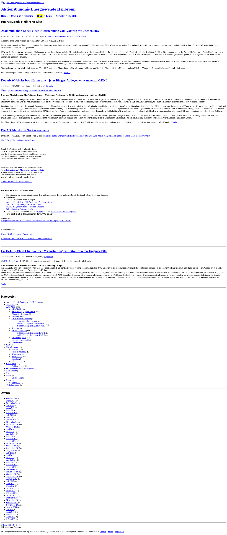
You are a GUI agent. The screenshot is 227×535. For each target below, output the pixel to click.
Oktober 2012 (12, 474)
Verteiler (60, 15)
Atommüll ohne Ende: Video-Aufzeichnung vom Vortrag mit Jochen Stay (50, 30)
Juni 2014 (10, 429)
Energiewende (12, 347)
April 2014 (10, 434)
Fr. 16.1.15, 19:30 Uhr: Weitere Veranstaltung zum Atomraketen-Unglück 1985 (54, 251)
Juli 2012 (10, 481)
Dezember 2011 (12, 498)
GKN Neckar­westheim (140, 136)
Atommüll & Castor (62, 36)
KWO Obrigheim (19, 337)
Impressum (119, 532)
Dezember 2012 (13, 469)
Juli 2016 (10, 405)
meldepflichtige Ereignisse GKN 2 (31, 326)
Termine (28, 15)
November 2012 (13, 472)
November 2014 (13, 424)
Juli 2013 (10, 453)
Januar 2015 (11, 420)
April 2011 (10, 517)
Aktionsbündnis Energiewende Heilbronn (38, 9)
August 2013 (11, 450)
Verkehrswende (12, 385)
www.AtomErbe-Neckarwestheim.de (16, 181)
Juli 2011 (10, 509)
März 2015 (10, 417)
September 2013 (13, 448)
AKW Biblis (17, 309)
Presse (9, 380)
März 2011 (10, 519)
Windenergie (17, 361)
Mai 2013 (10, 457)
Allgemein (48, 86)
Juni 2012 (10, 483)
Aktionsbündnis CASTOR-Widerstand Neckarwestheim (29, 202)
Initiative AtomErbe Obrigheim (63, 211)
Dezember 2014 (13, 422)
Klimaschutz (11, 371)
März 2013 (10, 462)
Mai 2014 (10, 431)
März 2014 (10, 436)
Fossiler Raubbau (19, 352)
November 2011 (13, 500)
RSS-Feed (15, 525)
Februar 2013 (11, 465)
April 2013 (10, 460)
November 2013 (13, 443)
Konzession (16, 354)
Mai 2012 (10, 486)
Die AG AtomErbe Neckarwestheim (25, 130)
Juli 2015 (10, 415)
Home (4, 15)
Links (49, 15)
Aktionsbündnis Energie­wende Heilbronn (61, 136)
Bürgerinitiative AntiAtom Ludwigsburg (23, 209)
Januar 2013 (11, 467)
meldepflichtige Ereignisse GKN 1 (31, 323)
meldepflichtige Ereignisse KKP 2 (31, 335)
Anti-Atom (48, 36)
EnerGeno (16, 349)
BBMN (40, 211)
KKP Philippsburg (19, 330)
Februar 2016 (11, 412)
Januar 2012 (11, 495)
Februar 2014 (11, 439)
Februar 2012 (11, 493)
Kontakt (72, 15)
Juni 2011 (10, 512)
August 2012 (11, 479)
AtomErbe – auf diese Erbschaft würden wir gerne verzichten (26, 238)
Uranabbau (16, 342)
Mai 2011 (10, 514)
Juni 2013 (10, 455)
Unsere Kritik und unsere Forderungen (17, 234)
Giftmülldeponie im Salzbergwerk (20, 368)
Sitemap (103, 532)
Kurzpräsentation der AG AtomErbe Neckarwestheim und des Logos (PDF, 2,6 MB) (36, 221)
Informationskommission (27, 321)
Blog (39, 15)
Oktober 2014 (12, 427)
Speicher (15, 359)
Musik (9, 373)
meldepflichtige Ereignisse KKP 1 (31, 333)
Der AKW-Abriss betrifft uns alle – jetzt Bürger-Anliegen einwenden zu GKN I (54, 80)
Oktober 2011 (12, 502)
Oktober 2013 (12, 446)
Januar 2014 (11, 441)
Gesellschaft (11, 363)
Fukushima (16, 316)
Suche (110, 532)
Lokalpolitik (17, 378)
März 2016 (10, 410)
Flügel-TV (76, 36)
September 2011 (13, 505)
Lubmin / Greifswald (20, 340)
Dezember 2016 (13, 403)
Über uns (16, 15)
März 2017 (10, 401)
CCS (8, 345)
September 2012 (13, 476)
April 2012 (10, 488)
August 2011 (11, 507)
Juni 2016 (10, 408)
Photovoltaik (17, 356)
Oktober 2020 (12, 398)
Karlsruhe (16, 328)
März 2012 (10, 491)
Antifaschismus (18, 366)
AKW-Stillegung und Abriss (91, 136)
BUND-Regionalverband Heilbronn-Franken (25, 207)
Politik (84, 36)
